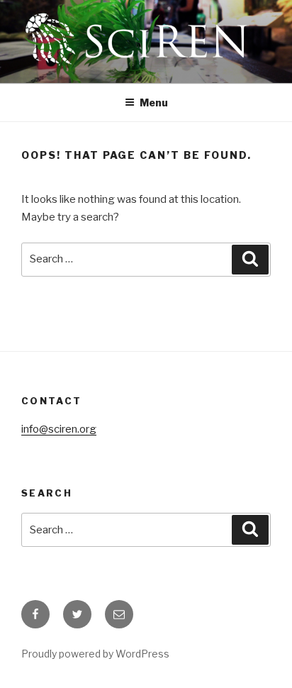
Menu (154, 102)
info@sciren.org (58, 429)
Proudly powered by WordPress (95, 654)
